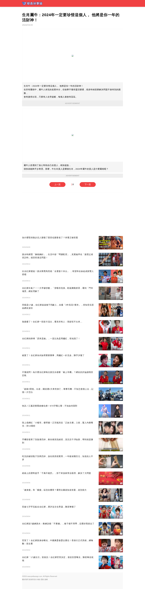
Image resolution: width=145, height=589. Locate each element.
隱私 (42, 579)
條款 (38, 579)
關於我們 (25, 579)
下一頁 (88, 184)
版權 (46, 579)
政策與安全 (33, 579)
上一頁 (57, 184)
